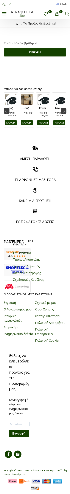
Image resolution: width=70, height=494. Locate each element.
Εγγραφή (18, 433)
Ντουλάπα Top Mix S (60, 108)
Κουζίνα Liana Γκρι (11, 108)
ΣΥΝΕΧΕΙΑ (35, 52)
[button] (6, 111)
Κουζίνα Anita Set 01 (27, 108)
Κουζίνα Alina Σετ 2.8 (44, 108)
